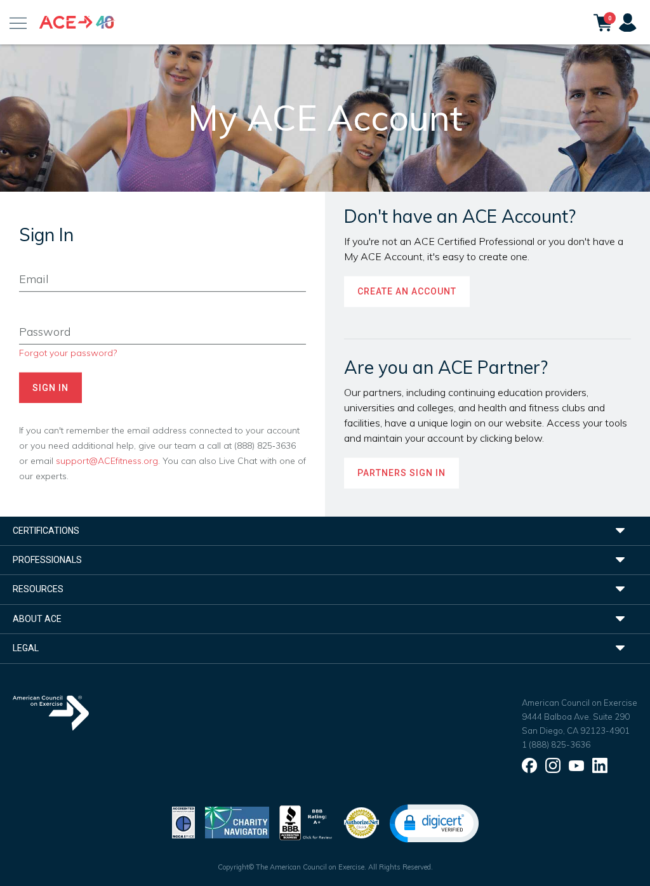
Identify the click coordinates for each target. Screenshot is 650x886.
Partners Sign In (401, 473)
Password (39, 313)
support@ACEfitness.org (107, 460)
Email (29, 260)
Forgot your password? (68, 352)
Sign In (50, 388)
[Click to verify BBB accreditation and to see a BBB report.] (306, 821)
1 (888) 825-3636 (556, 744)
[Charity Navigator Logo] (237, 821)
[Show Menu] (18, 22)
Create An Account (406, 292)
